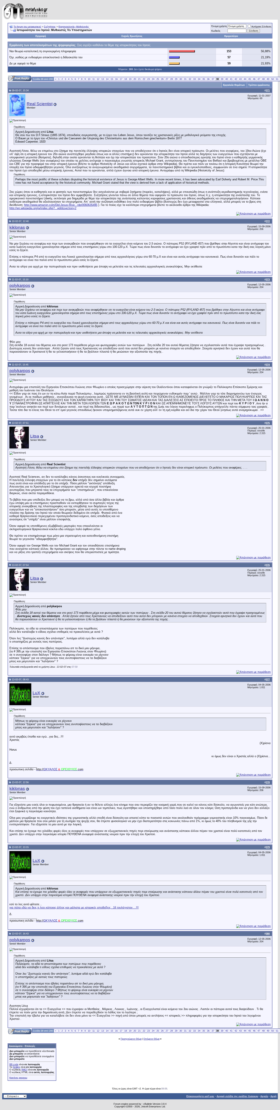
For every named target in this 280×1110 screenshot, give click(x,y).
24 (153, 79)
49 (268, 79)
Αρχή (273, 1096)
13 (102, 79)
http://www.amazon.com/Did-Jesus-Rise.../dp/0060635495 (60, 205)
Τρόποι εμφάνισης (259, 85)
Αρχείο (264, 1096)
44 (245, 79)
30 (180, 79)
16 (116, 79)
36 (208, 79)
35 (203, 79)
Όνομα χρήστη (219, 26)
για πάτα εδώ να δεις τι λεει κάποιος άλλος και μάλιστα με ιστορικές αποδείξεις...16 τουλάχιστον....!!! (74, 907)
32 (190, 79)
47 (258, 79)
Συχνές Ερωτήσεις (131, 36)
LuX (36, 693)
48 (263, 79)
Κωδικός (215, 30)
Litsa (34, 436)
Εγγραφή (40, 36)
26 (162, 79)
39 (222, 79)
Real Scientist (39, 104)
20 (134, 79)
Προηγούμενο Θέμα (131, 1039)
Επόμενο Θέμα (151, 1039)
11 (93, 79)
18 (125, 79)
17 (121, 79)
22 (144, 79)
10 (89, 79)
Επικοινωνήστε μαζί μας (200, 1096)
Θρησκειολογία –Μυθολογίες (73, 26)
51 (277, 79)
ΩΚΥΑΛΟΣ (59, 769)
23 (148, 79)
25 (157, 79)
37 (213, 79)
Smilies (16, 1067)
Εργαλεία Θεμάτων (234, 85)
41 (231, 79)
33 (194, 79)
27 (167, 79)
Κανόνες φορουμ (18, 1077)
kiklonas (17, 227)
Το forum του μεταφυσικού (27, 26)
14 (107, 79)
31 (185, 79)
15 (111, 79)
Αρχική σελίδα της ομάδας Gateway (237, 1096)
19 (130, 79)
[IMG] (24, 1069)
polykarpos (19, 285)
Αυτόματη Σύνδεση (261, 26)
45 (249, 79)
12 (98, 79)
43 (240, 79)
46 (254, 79)
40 (226, 79)
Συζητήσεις (50, 26)
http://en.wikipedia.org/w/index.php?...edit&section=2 (42, 208)
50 (272, 79)
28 (171, 79)
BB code (13, 1064)
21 (139, 79)
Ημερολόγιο (231, 36)
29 (176, 79)
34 (199, 79)
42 (235, 79)
